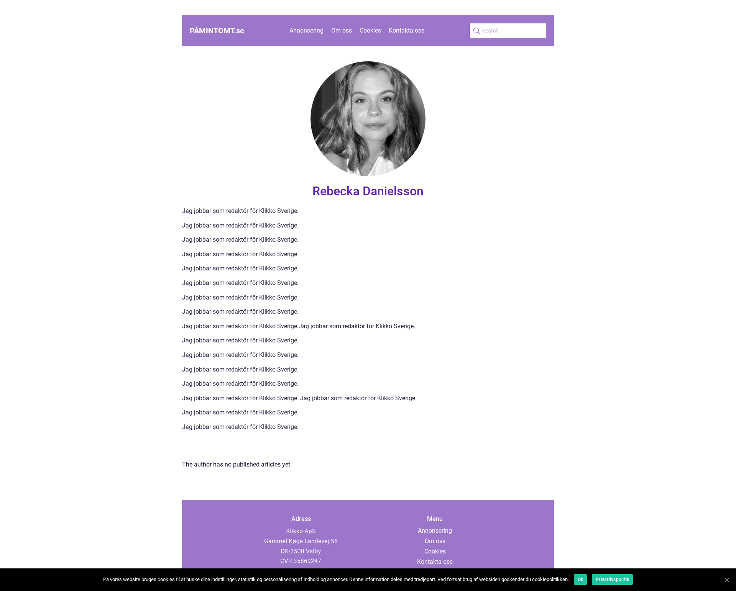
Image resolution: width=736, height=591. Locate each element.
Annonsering (306, 30)
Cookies (370, 30)
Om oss (341, 30)
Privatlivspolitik (612, 579)
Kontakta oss (406, 30)
